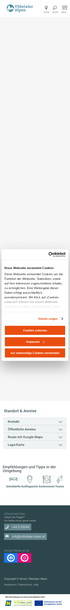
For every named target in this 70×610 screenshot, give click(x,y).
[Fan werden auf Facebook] (11, 558)
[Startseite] (20, 8)
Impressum (10, 584)
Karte (46, 12)
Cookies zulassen (35, 330)
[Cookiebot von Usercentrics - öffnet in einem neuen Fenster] (49, 254)
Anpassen (33, 341)
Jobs (36, 584)
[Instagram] (24, 558)
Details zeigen (48, 318)
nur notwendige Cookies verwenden (35, 353)
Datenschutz (25, 584)
